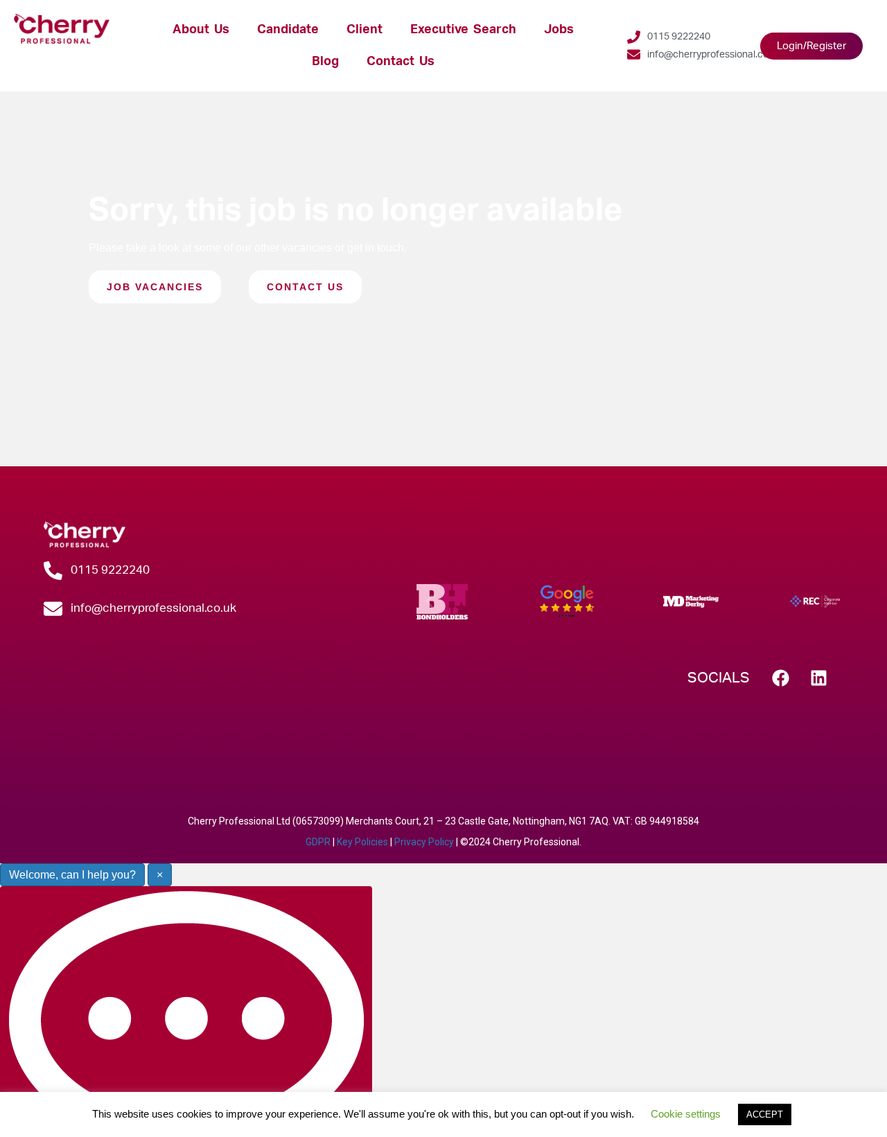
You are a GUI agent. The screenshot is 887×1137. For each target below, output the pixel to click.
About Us (201, 29)
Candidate (288, 29)
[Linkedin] (819, 678)
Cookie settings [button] (686, 1114)
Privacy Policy (424, 841)
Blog (325, 61)
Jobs (559, 29)
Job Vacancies (155, 286)
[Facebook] (781, 678)
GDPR (318, 841)
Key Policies (362, 841)
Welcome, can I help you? (72, 875)
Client (364, 29)
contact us (305, 286)
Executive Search (463, 29)
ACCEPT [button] (764, 1114)
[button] (429, 601)
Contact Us (400, 61)
